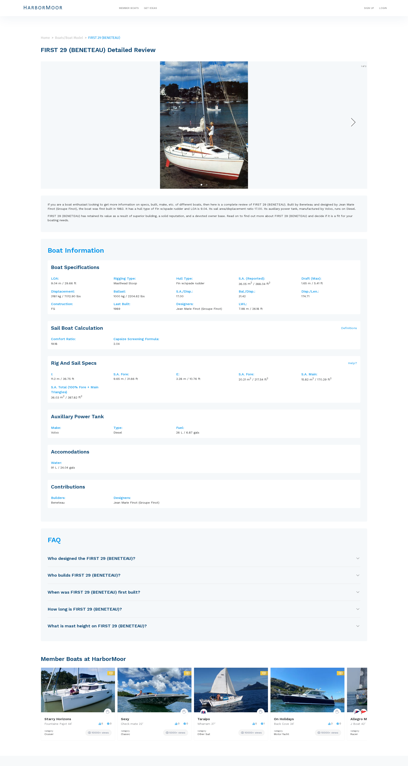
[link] (98, 732)
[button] (201, 185)
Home (45, 38)
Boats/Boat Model (69, 38)
